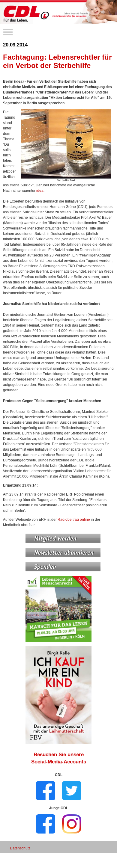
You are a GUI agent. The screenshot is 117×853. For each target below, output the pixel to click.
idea (40, 190)
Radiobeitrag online (74, 519)
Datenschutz (20, 848)
